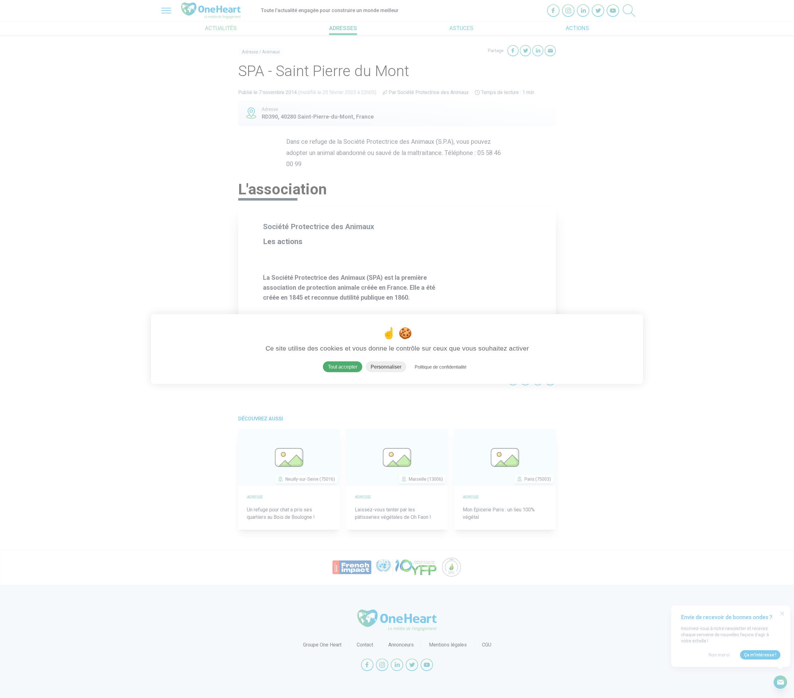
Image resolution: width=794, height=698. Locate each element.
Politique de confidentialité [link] (440, 366)
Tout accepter (342, 366)
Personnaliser (386, 366)
